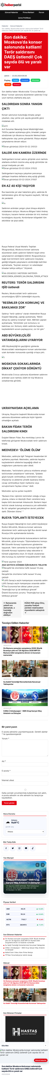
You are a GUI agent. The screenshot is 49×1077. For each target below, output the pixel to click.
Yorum (5, 738)
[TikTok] (32, 848)
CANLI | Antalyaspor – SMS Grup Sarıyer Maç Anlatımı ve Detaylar (25, 949)
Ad (4, 761)
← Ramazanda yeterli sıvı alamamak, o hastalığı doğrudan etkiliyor (9, 609)
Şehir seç (10, 827)
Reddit (8, 84)
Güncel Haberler (11, 12)
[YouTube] (26, 848)
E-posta (6, 771)
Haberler (5, 26)
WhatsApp (35, 80)
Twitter (15, 80)
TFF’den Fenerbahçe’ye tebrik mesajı (18, 955)
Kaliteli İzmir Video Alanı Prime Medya (19, 952)
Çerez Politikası (24, 18)
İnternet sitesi (8, 780)
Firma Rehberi (28, 12)
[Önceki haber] (38, 865)
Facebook (25, 80)
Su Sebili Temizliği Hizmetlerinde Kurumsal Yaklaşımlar (25, 945)
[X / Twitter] (12, 848)
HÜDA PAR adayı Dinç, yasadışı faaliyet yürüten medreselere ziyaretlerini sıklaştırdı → (34, 608)
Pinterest (17, 84)
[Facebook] (6, 848)
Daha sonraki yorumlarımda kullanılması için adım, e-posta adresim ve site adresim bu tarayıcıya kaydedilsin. (24, 795)
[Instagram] (19, 848)
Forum (41, 12)
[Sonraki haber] (43, 865)
